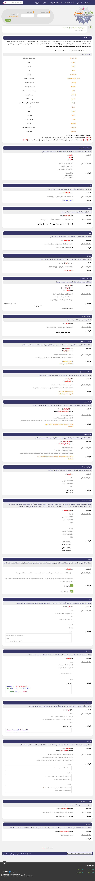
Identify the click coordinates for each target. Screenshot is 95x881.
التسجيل (79, 2)
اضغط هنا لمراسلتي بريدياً (66, 363)
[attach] (73, 131)
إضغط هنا (70, 426)
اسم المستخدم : (44, 12)
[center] (69, 78)
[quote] (73, 123)
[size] (73, 66)
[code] (73, 111)
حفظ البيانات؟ (13, 14)
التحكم (45, 2)
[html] (73, 119)
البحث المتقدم (69, 2)
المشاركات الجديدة (56, 2)
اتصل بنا (37, 2)
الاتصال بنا (28, 854)
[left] (78, 78)
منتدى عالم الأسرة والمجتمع (77, 27)
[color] (73, 62)
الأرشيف (10, 854)
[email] (73, 86)
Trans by (30, 876)
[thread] (73, 94)
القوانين (79, 873)
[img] (73, 107)
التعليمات (65, 27)
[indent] (73, 82)
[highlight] (73, 74)
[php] (73, 115)
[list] (73, 103)
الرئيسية (87, 2)
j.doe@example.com (67, 361)
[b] (76, 58)
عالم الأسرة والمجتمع (18, 854)
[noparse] (73, 127)
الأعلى (5, 854)
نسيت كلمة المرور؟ (13, 16)
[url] (73, 90)
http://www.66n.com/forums (66, 391)
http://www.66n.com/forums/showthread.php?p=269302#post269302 (55, 456)
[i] (73, 58)
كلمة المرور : (29, 12)
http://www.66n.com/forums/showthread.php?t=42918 (59, 424)
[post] (73, 98)
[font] (73, 70)
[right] (74, 78)
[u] (71, 58)
